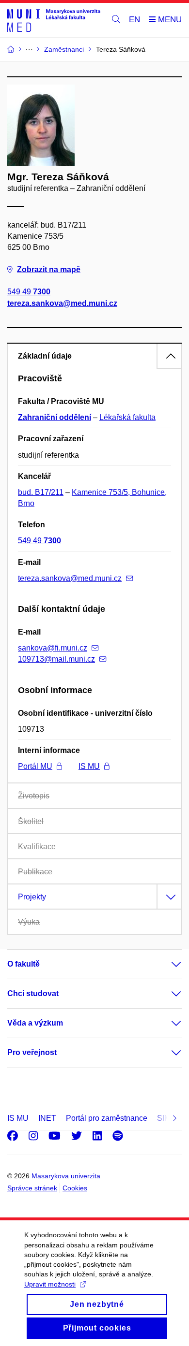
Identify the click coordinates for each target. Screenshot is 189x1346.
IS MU (89, 766)
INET (47, 1118)
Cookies (75, 1188)
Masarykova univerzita (66, 1176)
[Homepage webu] (53, 20)
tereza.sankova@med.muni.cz (62, 303)
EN (134, 19)
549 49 (28, 292)
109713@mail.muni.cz (56, 659)
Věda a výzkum (35, 1023)
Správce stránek (32, 1188)
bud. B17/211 (40, 492)
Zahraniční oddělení (54, 417)
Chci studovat (33, 993)
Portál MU (35, 766)
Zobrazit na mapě (48, 269)
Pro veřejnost (32, 1052)
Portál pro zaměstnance (106, 1118)
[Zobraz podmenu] (166, 964)
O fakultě (23, 964)
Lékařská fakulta (127, 417)
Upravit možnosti (50, 1284)
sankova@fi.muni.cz (52, 648)
